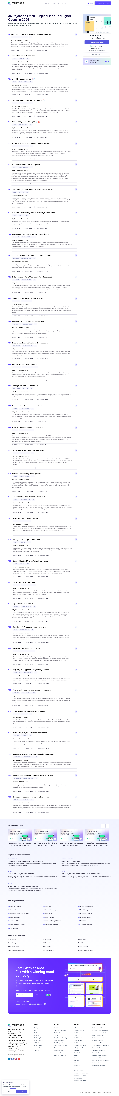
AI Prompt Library (78, 1078)
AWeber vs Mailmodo (98, 1058)
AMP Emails (57, 1033)
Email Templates (78, 1033)
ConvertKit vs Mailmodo (98, 1065)
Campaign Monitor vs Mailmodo (100, 1060)
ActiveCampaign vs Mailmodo (100, 1030)
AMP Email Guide (78, 1027)
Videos (76, 1063)
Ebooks (76, 1058)
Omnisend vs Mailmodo (98, 1043)
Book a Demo (38, 1045)
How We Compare (98, 1024)
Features (36, 1033)
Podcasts (76, 1060)
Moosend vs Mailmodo (98, 1048)
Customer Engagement (60, 1030)
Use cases (76, 1050)
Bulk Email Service (59, 1048)
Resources (77, 1024)
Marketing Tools (78, 1068)
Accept (21, 1091)
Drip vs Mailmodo (97, 1053)
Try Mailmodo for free (97, 42)
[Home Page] (16, 3)
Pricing (36, 1027)
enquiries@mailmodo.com (16, 1055)
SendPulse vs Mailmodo (98, 1050)
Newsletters (77, 1065)
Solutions (36, 1053)
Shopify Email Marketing (60, 1038)
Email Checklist (78, 1040)
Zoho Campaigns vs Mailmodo (100, 1045)
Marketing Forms (78, 1070)
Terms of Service (84, 1092)
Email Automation (58, 1050)
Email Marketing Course (80, 1045)
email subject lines (18, 11)
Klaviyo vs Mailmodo (97, 1035)
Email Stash (77, 1043)
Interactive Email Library (80, 1080)
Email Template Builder (60, 1043)
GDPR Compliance (39, 1043)
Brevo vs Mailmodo (97, 1040)
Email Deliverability (59, 1040)
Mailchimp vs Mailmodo (98, 1027)
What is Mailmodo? (97, 54)
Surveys (56, 1035)
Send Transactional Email (60, 1045)
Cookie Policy (107, 1092)
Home (9, 11)
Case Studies (77, 1053)
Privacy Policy (96, 1092)
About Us (36, 1035)
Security (36, 1050)
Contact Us (37, 1048)
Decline (9, 1091)
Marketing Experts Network (81, 1073)
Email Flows (77, 1035)
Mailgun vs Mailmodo (98, 1063)
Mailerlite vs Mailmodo (98, 1038)
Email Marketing (58, 1027)
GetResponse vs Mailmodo (99, 1055)
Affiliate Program (38, 1040)
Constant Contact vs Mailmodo (100, 1033)
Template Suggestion (60, 1055)
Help (35, 1030)
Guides (76, 1055)
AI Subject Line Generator (81, 1048)
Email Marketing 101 (79, 1030)
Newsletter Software (59, 1053)
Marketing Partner (39, 1038)
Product (57, 1024)
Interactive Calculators (80, 1075)
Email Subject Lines (79, 1038)
